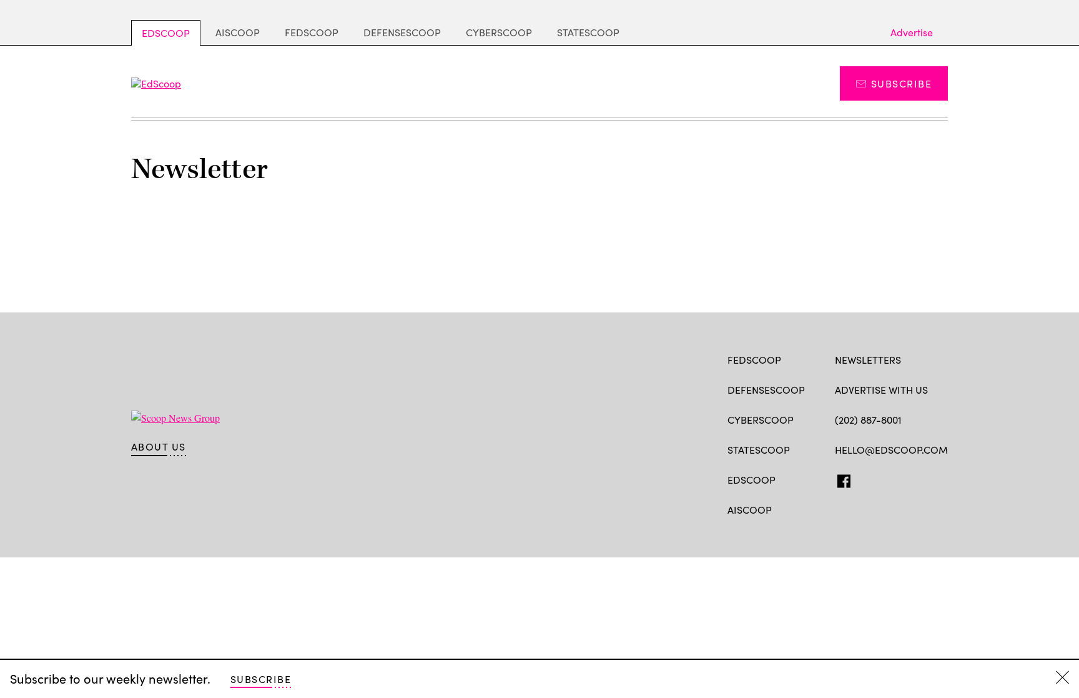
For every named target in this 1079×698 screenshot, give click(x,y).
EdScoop (166, 32)
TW (865, 478)
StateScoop (588, 32)
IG (909, 478)
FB (841, 478)
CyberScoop (499, 32)
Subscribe (901, 83)
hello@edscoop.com (891, 449)
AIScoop (237, 32)
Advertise (911, 32)
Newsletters (868, 359)
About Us (158, 447)
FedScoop (311, 32)
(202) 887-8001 (868, 419)
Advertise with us (881, 389)
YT (933, 478)
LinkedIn (890, 478)
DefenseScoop (402, 32)
